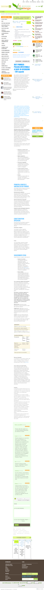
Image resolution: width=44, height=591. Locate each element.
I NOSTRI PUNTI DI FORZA (9, 565)
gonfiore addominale (26, 531)
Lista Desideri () (7, 578)
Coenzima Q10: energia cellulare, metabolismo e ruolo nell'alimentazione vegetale (7, 98)
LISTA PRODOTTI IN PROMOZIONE (27, 564)
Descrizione (18, 61)
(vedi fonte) (26, 362)
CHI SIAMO (6, 569)
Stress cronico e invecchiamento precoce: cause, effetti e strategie (7, 83)
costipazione (15, 531)
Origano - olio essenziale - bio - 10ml (39, 55)
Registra (6, 579)
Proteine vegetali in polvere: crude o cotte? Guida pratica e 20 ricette (7, 79)
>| (24, 498)
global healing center (20, 533)
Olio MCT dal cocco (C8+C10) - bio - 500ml (39, 60)
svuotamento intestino (22, 530)
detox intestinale (15, 530)
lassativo (14, 534)
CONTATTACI (7, 571)
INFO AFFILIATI (7, 570)
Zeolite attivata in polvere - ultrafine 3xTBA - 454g (16, 551)
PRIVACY (6, 567)
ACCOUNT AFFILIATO (25, 566)
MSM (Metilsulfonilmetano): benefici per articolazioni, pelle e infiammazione (8, 88)
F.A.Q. (6, 566)
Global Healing (19, 27)
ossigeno (14, 533)
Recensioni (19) (26, 61)
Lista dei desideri (17, 50)
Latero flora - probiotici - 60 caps (28, 547)
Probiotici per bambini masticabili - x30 (39, 50)
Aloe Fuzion (26, 267)
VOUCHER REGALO (24, 567)
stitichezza (20, 531)
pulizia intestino (27, 533)
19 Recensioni (21, 52)
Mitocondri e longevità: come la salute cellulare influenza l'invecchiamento (8, 93)
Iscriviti (37, 136)
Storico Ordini (7, 577)
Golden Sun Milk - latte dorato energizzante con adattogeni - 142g (39, 45)
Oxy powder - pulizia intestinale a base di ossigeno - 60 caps (22, 552)
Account (6, 575)
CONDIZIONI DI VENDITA (8, 564)
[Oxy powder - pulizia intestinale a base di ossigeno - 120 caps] (22, 22)
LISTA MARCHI (24, 565)
